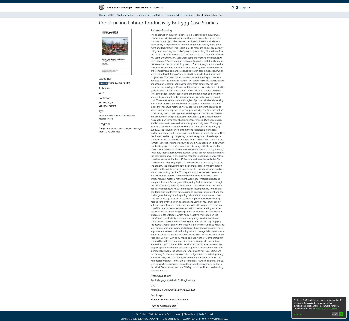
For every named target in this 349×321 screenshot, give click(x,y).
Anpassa (297, 314)
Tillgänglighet (190, 314)
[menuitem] (143, 7)
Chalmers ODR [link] (106, 15)
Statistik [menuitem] (158, 7)
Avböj (334, 314)
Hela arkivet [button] (142, 7)
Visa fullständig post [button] (165, 305)
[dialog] (319, 307)
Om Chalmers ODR (144, 314)
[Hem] (102, 7)
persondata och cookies (326, 308)
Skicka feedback (206, 314)
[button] (233, 7)
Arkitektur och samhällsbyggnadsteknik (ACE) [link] (150, 15)
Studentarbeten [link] (125, 15)
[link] (114, 83)
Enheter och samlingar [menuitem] (119, 7)
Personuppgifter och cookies (168, 314)
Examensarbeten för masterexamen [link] (180, 15)
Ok (341, 314)
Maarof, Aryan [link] (106, 102)
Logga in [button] (244, 7)
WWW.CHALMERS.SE (217, 318)
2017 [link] (101, 92)
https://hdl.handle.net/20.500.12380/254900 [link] (173, 289)
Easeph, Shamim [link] (107, 105)
